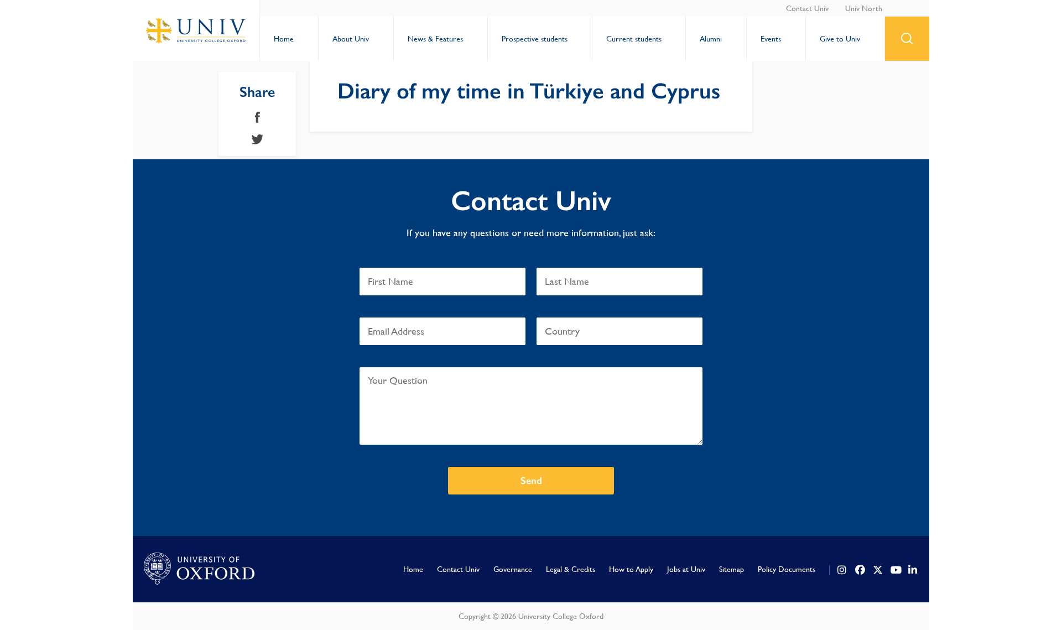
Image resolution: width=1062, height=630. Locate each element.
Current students (634, 38)
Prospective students (535, 38)
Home (284, 38)
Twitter (257, 139)
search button (907, 39)
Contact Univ (807, 8)
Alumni (711, 38)
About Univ (350, 38)
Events (771, 38)
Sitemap (731, 569)
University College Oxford (196, 30)
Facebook (257, 117)
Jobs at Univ (686, 569)
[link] (842, 570)
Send (531, 481)
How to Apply (631, 569)
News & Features (435, 38)
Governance (512, 569)
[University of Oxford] (199, 569)
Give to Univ (840, 38)
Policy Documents (786, 569)
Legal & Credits (570, 569)
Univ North (863, 8)
